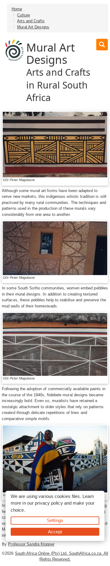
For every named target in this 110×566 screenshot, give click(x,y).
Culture (23, 15)
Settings (55, 520)
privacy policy (49, 503)
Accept (55, 531)
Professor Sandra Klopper (31, 544)
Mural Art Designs (33, 27)
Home (17, 9)
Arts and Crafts (31, 21)
